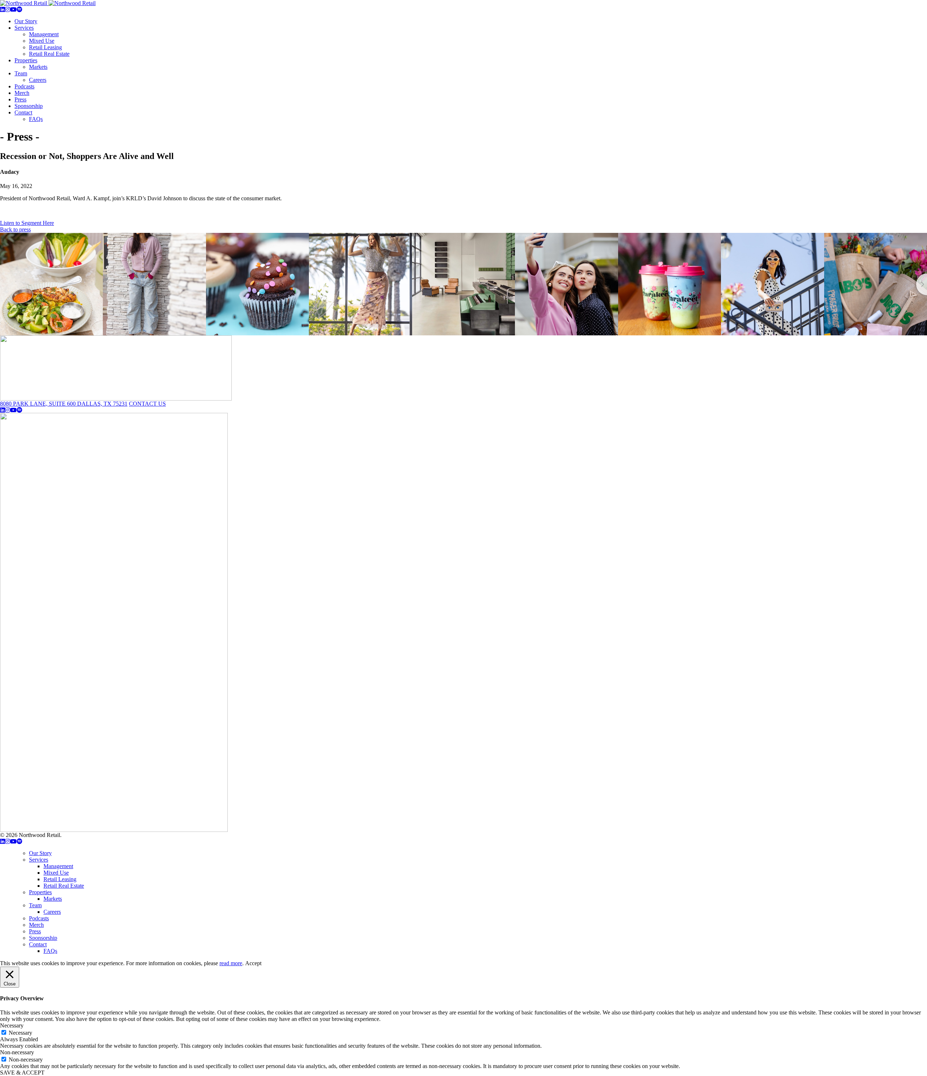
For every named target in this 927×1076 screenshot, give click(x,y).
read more (230, 963)
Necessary (20, 1033)
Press (20, 99)
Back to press (15, 229)
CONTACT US (147, 404)
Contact (23, 112)
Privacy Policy (79, 835)
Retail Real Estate (49, 54)
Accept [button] (253, 963)
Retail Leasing (45, 47)
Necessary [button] (12, 1025)
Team (20, 73)
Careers (37, 80)
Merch (21, 93)
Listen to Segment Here (27, 223)
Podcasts (24, 86)
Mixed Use (41, 41)
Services (24, 28)
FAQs (36, 119)
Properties (25, 60)
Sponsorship (28, 106)
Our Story (25, 21)
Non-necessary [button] (17, 1052)
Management (44, 34)
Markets (38, 67)
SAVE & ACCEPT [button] (22, 1072)
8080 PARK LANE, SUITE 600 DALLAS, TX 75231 (63, 404)
